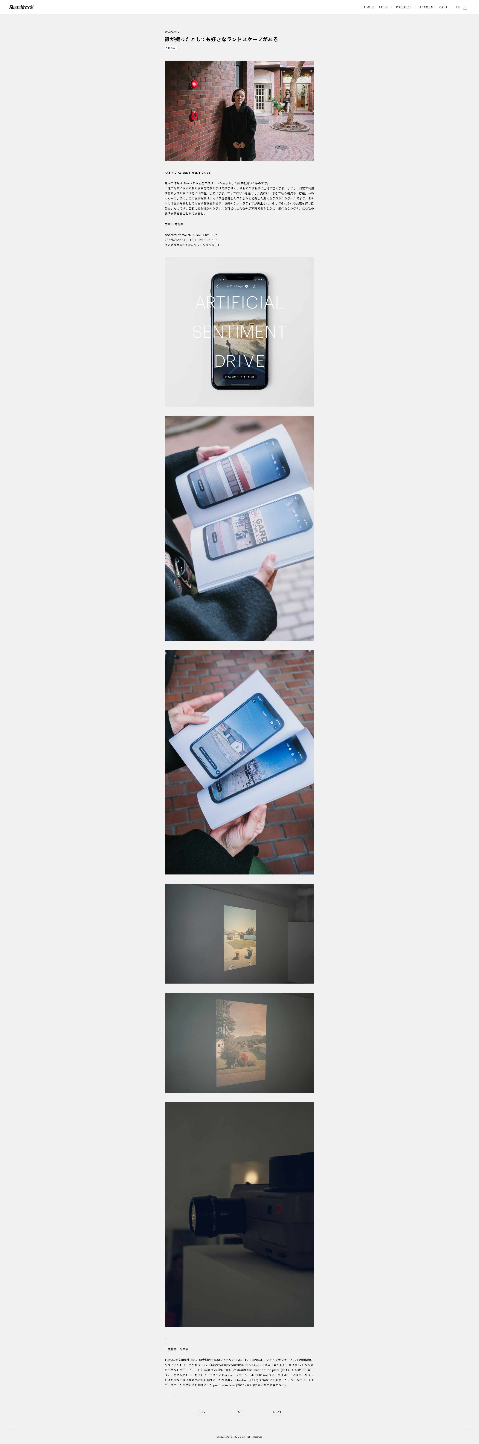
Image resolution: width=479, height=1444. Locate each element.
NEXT (277, 1412)
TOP (239, 1412)
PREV (201, 1412)
